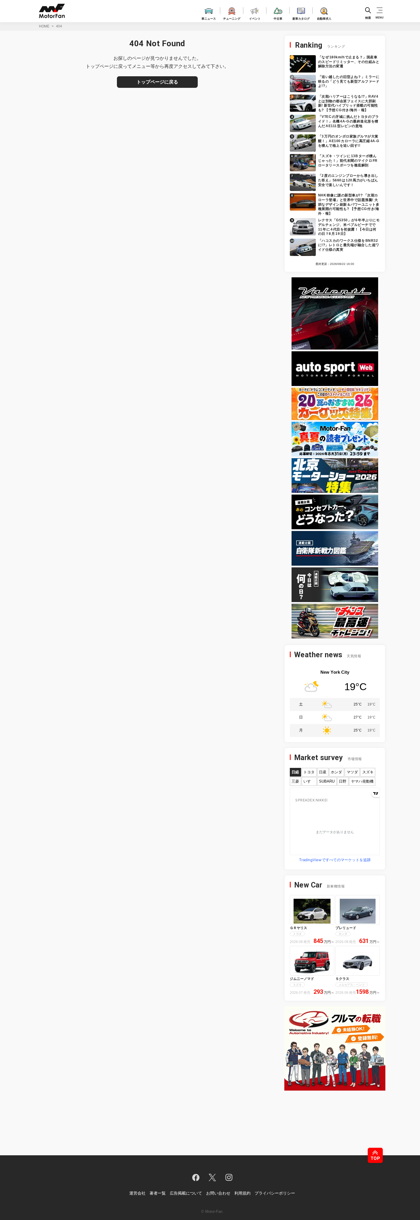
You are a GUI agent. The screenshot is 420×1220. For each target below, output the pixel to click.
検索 (368, 17)
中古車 (278, 17)
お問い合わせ (218, 1193)
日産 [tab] (322, 772)
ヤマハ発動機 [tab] (362, 781)
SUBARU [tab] (327, 781)
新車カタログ (301, 17)
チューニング (231, 17)
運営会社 (137, 1193)
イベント (255, 17)
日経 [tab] (295, 772)
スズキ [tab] (368, 772)
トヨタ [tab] (309, 772)
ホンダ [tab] (336, 772)
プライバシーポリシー (275, 1193)
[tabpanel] (335, 826)
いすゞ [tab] (309, 781)
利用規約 (242, 1193)
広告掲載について (186, 1193)
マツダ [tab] (352, 772)
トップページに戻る (157, 81)
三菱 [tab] (295, 781)
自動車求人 (324, 17)
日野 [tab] (342, 781)
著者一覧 (158, 1193)
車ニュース (208, 17)
